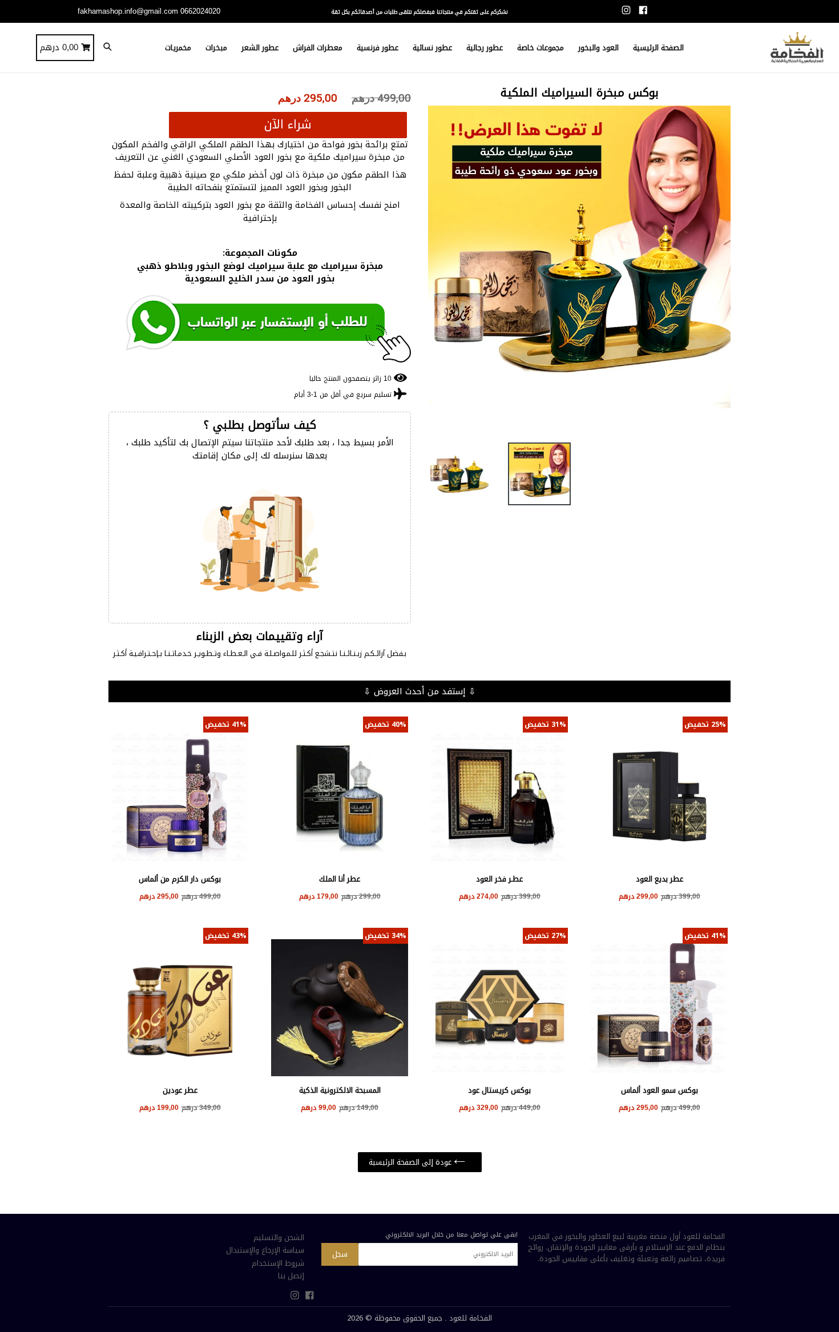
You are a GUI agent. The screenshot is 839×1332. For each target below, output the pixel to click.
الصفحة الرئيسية (658, 48)
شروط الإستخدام (278, 1263)
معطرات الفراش (317, 48)
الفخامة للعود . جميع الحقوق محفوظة (433, 1318)
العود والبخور (598, 48)
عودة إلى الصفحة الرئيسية (411, 1162)
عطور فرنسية (377, 48)
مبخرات (216, 48)
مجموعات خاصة (540, 48)
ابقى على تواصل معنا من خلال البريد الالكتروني (451, 1234)
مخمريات (178, 48)
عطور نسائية (432, 48)
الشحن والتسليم (278, 1237)
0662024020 (200, 11)
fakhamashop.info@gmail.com (128, 11)
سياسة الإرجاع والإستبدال (265, 1250)
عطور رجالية (484, 48)
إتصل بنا (291, 1276)
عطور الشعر (260, 48)
